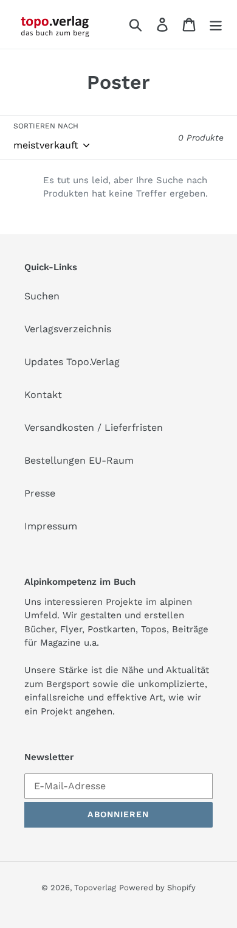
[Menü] (215, 24)
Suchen (42, 296)
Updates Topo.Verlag (72, 362)
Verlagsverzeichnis (67, 329)
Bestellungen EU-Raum (79, 460)
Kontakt (43, 394)
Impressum (50, 526)
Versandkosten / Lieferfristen (93, 427)
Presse (39, 493)
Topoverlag (95, 887)
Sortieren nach (45, 126)
